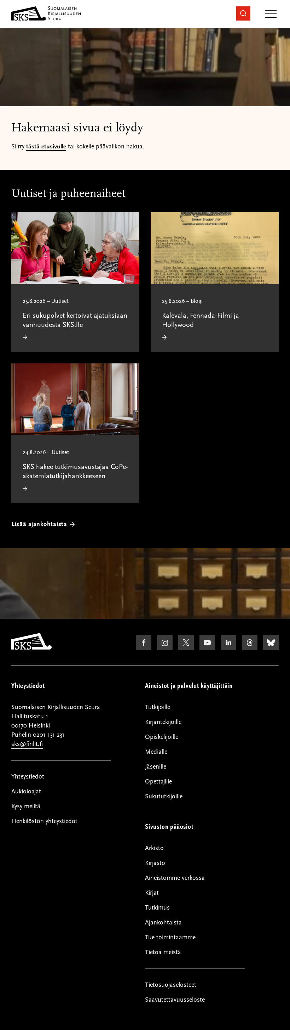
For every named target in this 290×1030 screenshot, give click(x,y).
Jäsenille (155, 766)
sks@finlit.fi (27, 744)
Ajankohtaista (163, 922)
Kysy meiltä (25, 806)
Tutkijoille (157, 707)
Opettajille (158, 781)
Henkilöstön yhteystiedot (44, 821)
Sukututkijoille (163, 796)
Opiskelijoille (161, 737)
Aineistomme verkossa (175, 878)
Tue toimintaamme (170, 937)
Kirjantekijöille (163, 722)
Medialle (156, 751)
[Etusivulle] (31, 648)
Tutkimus (157, 907)
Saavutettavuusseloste (175, 999)
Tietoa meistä (163, 952)
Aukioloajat (26, 791)
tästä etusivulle (46, 146)
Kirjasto (155, 863)
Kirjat (152, 892)
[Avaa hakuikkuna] (243, 13)
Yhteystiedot (27, 776)
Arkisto (154, 848)
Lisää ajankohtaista (39, 524)
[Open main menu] (271, 14)
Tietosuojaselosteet (170, 985)
